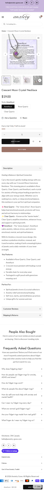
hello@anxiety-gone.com (12, 439)
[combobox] (22, 24)
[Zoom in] (38, 38)
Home (4, 31)
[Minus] (4, 134)
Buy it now (22, 149)
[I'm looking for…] (4, 24)
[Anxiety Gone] (22, 17)
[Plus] (39, 134)
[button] (39, 54)
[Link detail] (27, 3)
